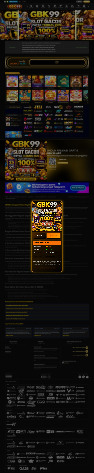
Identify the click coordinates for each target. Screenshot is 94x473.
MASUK (40, 235)
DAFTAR (53, 235)
